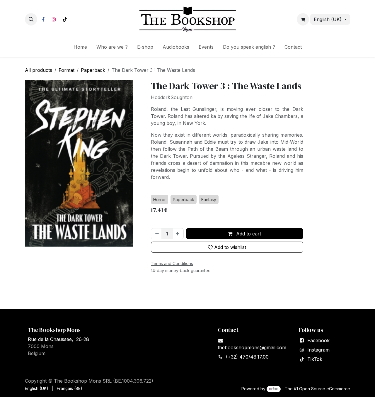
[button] (31, 19)
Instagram (318, 350)
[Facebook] (43, 19)
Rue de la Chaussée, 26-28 (58, 339)
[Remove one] (156, 233)
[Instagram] (54, 19)
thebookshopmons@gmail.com (252, 347)
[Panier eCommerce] (303, 19)
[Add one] (178, 233)
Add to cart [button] (248, 234)
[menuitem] (80, 48)
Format (66, 70)
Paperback (93, 70)
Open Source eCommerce (324, 388)
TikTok (314, 359)
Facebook (318, 340)
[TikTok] (64, 19)
